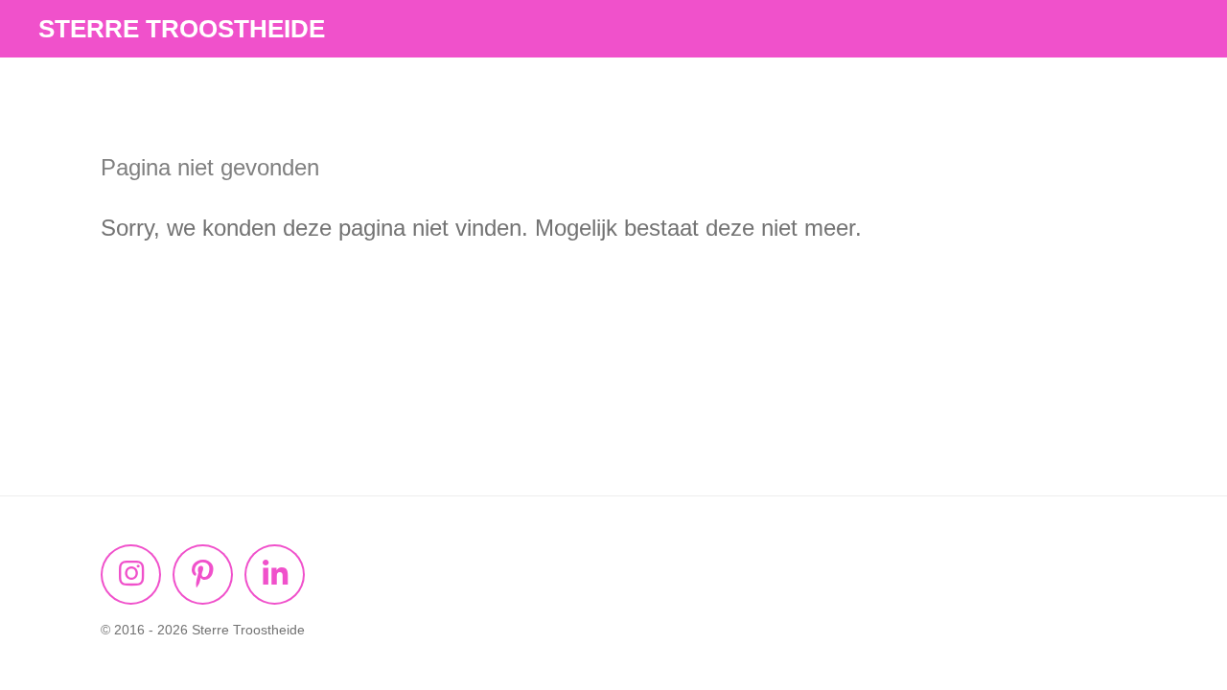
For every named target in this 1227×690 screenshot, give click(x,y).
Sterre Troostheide (181, 28)
